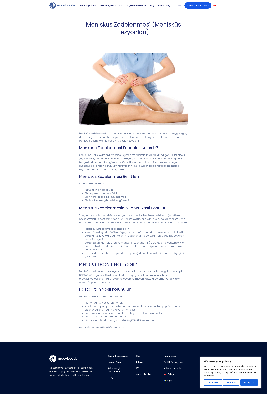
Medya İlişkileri (144, 374)
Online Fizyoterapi (87, 5)
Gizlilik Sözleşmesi (173, 362)
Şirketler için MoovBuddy (111, 5)
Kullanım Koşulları (173, 368)
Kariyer (111, 377)
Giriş (180, 5)
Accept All (249, 382)
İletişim (139, 362)
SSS (137, 368)
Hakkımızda (170, 356)
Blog (152, 5)
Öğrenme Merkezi (136, 5)
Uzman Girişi (164, 5)
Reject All (231, 382)
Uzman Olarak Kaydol (198, 5)
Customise (213, 382)
